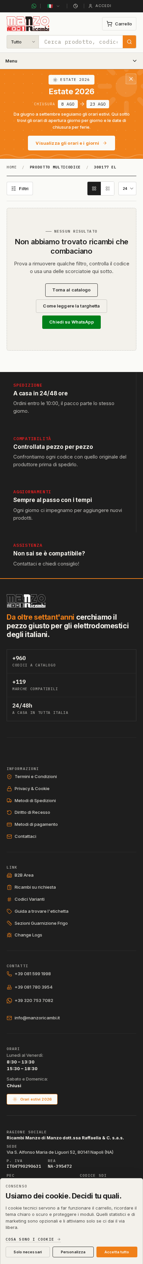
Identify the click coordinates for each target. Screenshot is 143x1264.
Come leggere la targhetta (71, 305)
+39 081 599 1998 (33, 973)
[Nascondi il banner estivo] (131, 79)
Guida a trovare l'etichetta (42, 911)
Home (12, 167)
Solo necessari (28, 1252)
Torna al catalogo (71, 289)
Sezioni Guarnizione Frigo (41, 923)
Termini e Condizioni (36, 776)
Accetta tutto (116, 1252)
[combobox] (81, 41)
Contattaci (25, 836)
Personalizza (73, 1252)
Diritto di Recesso (32, 812)
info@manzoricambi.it (37, 1017)
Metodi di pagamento (36, 824)
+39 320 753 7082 (34, 1000)
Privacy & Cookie (32, 788)
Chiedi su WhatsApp (71, 322)
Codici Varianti (30, 899)
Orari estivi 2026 (36, 1099)
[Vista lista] (107, 188)
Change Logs (28, 934)
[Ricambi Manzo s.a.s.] (26, 601)
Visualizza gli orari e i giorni (67, 143)
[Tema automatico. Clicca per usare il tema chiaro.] (75, 6)
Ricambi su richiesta (35, 887)
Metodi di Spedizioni (35, 800)
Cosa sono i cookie (30, 1239)
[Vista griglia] (94, 188)
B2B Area (24, 875)
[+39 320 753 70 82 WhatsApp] (34, 6)
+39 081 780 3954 (34, 987)
